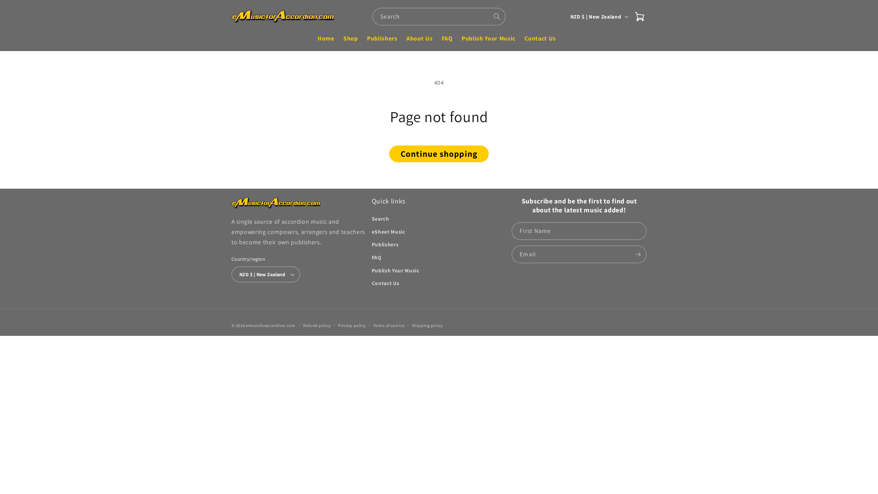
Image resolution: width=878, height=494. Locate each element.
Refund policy (317, 325)
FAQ (376, 257)
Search (380, 218)
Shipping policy (427, 325)
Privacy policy (352, 325)
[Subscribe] (638, 254)
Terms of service (388, 325)
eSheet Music (388, 231)
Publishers (385, 244)
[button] (639, 16)
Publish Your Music (395, 270)
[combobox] (439, 16)
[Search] (497, 16)
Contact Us (386, 283)
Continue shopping (439, 153)
